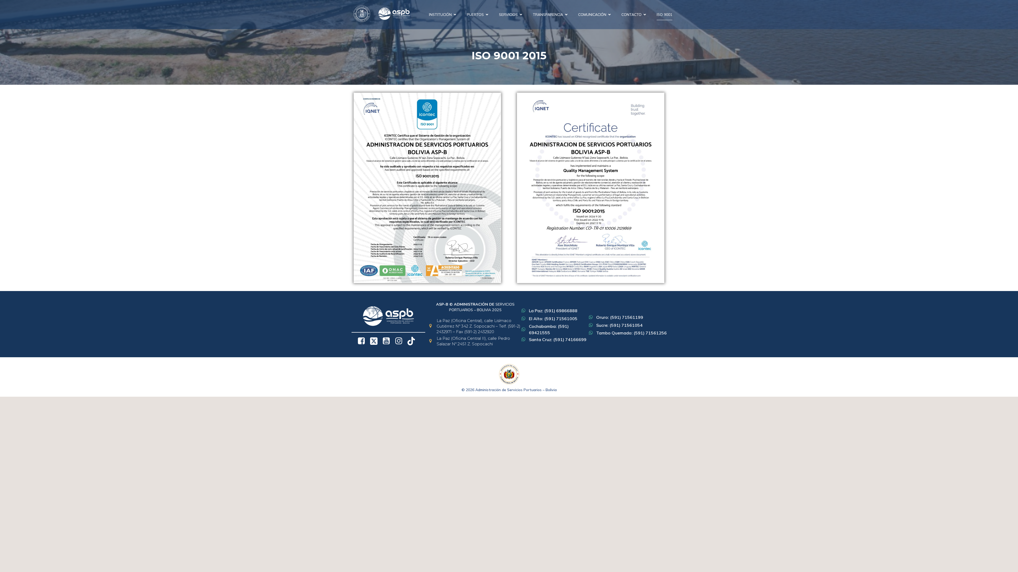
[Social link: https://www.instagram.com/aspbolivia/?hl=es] (400, 341)
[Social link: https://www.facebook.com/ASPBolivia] (363, 341)
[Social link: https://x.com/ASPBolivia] (376, 341)
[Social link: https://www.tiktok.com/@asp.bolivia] (413, 341)
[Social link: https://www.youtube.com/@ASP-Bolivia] (388, 341)
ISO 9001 (664, 14)
